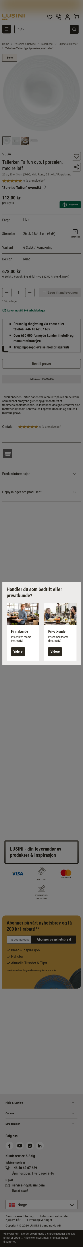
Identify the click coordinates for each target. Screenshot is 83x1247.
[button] (23, 632)
